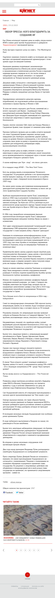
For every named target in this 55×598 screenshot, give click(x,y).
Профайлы (14, 586)
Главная (6, 20)
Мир (13, 20)
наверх (27, 579)
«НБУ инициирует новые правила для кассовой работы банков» (24, 539)
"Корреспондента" (10, 45)
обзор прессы (15, 482)
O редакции (25, 586)
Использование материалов (27, 588)
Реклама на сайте (38, 586)
